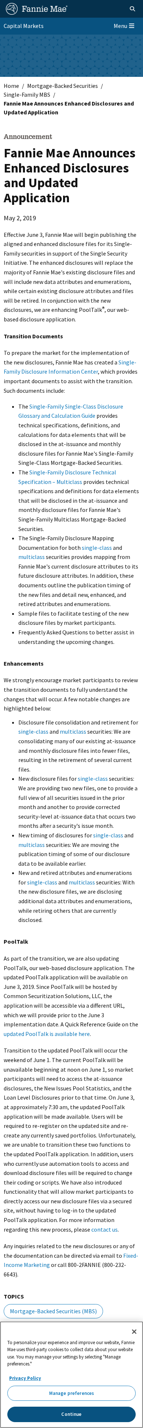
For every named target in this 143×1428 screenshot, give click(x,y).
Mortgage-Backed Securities (62, 85)
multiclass (31, 556)
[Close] (134, 1332)
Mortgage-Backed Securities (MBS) (53, 1311)
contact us (104, 1229)
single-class (97, 547)
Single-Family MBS (27, 94)
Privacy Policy (25, 1378)
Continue (71, 1414)
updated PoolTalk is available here (47, 1033)
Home (11, 85)
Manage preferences (71, 1393)
